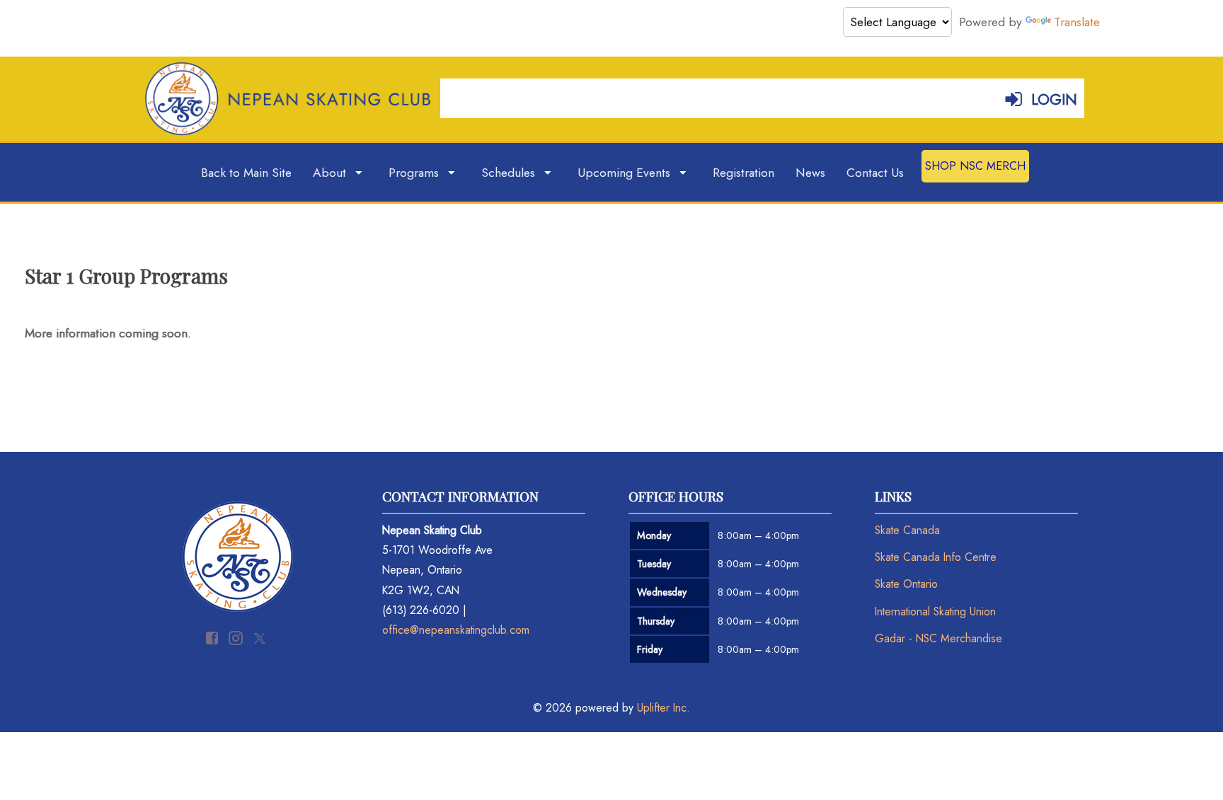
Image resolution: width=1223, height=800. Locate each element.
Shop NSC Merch (975, 166)
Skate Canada (907, 530)
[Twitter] (261, 637)
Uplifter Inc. (663, 708)
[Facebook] (214, 637)
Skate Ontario (906, 584)
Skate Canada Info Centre (936, 557)
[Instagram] (237, 637)
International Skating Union (935, 611)
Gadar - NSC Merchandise (938, 638)
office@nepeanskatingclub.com (455, 630)
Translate (1077, 22)
